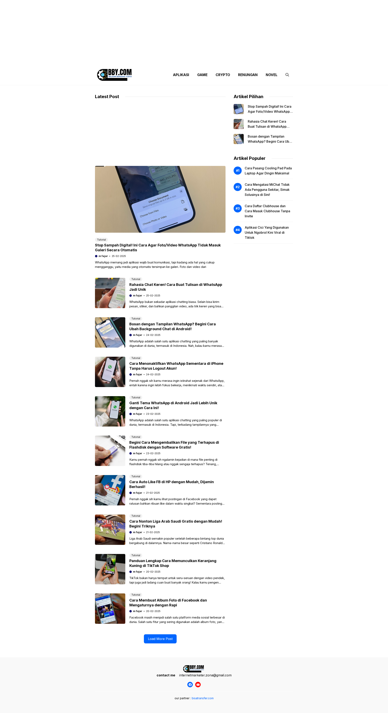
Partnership (277, 60)
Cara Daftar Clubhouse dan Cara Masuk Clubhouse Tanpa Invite (267, 211)
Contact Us (255, 60)
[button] (287, 75)
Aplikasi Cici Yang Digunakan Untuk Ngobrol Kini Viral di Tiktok (267, 232)
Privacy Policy (132, 60)
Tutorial (101, 239)
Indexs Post (212, 60)
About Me (234, 60)
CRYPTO (223, 75)
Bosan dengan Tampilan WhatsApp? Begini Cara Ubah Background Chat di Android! (270, 141)
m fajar (103, 256)
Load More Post (160, 639)
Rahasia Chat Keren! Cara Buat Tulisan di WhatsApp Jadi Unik (267, 126)
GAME (202, 75)
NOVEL (271, 75)
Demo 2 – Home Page (162, 60)
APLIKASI (181, 75)
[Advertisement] (194, 28)
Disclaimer (190, 60)
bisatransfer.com (203, 698)
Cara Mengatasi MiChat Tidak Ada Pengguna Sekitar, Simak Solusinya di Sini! (267, 189)
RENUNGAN (248, 75)
